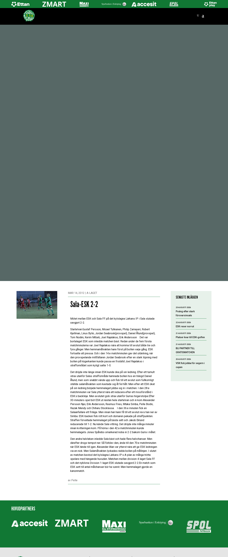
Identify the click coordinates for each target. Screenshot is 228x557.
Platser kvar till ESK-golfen (190, 337)
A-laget (92, 293)
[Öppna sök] (198, 15)
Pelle (74, 480)
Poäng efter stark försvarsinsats (185, 313)
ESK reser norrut (185, 326)
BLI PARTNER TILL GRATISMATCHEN (185, 350)
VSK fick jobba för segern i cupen (190, 365)
